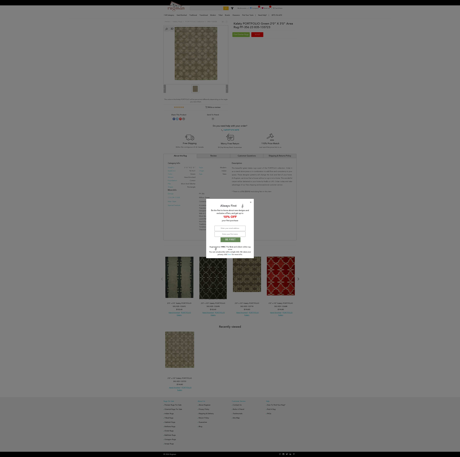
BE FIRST (230, 240)
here (230, 254)
